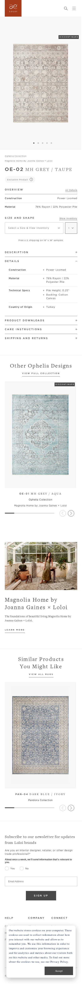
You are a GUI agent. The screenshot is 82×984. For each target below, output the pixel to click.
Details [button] (12, 261)
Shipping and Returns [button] (26, 338)
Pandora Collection (40, 800)
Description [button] (17, 252)
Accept (59, 971)
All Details (71, 190)
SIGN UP (41, 895)
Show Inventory (68, 218)
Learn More (15, 630)
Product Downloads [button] (25, 320)
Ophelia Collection (15, 156)
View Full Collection (41, 373)
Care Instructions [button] (23, 329)
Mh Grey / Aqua (40, 493)
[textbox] (34, 228)
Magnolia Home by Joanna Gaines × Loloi (29, 161)
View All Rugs (41, 674)
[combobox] (34, 228)
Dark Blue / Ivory (40, 794)
